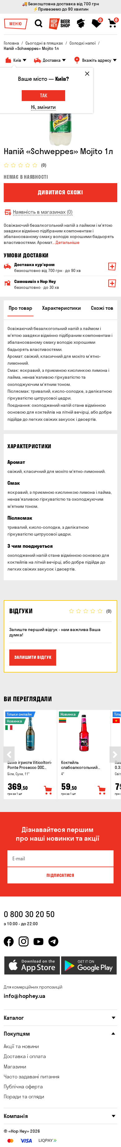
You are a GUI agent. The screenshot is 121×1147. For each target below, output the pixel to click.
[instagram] (24, 941)
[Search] (38, 23)
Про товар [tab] (20, 308)
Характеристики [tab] (61, 308)
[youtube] (38, 941)
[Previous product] (9, 754)
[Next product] (115, 754)
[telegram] (53, 941)
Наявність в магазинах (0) (43, 212)
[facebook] (9, 941)
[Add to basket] (48, 790)
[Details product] (30, 733)
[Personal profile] (81, 23)
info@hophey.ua (24, 995)
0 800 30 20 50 (29, 914)
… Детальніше (65, 242)
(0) (44, 165)
